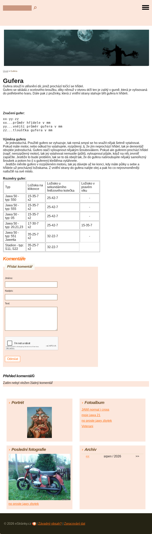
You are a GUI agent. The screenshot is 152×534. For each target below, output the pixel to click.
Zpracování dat (74, 523)
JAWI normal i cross (95, 409)
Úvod (5, 71)
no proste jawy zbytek (97, 420)
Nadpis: (9, 290)
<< (87, 456)
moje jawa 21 (91, 415)
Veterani (87, 426)
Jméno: (9, 278)
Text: (7, 303)
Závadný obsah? (50, 523)
